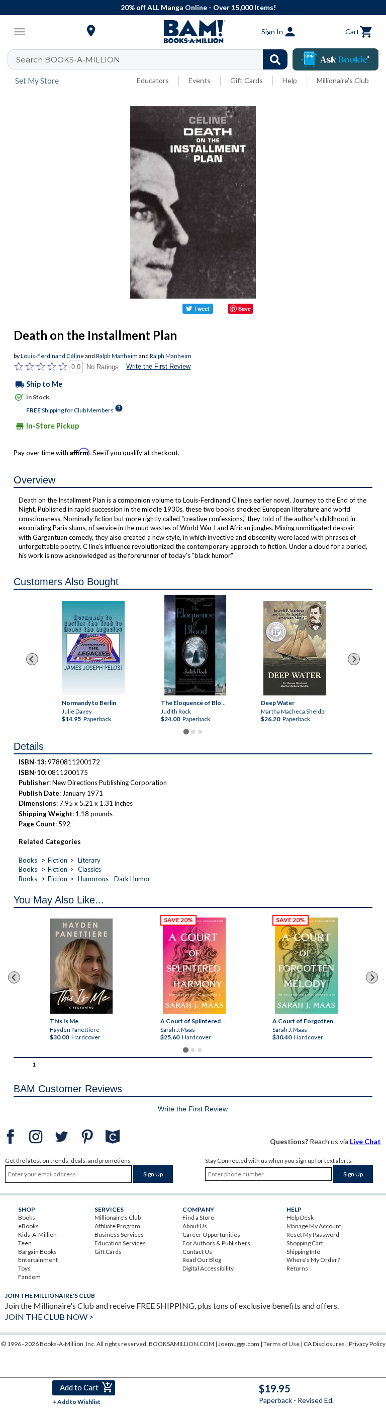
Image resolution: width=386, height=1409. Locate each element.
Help (289, 80)
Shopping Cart (304, 1243)
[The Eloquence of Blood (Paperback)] (195, 645)
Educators (153, 80)
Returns (297, 1268)
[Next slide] (354, 659)
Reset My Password (312, 1234)
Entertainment (38, 1259)
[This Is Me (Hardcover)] (81, 966)
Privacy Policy (367, 1344)
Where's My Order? (313, 1259)
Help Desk (300, 1217)
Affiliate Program (117, 1226)
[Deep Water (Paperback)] (294, 648)
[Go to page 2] (193, 732)
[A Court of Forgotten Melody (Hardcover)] (306, 966)
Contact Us (197, 1251)
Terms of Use (281, 1344)
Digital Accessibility (208, 1268)
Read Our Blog (201, 1259)
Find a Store (198, 1217)
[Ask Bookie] (335, 59)
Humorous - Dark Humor (114, 879)
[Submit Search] (275, 59)
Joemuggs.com (238, 1344)
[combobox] (154, 59)
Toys (24, 1268)
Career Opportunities (211, 1234)
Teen (25, 1243)
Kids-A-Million (37, 1234)
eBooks (28, 1226)
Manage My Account (313, 1226)
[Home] (193, 31)
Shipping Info (303, 1251)
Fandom (29, 1277)
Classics (89, 869)
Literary (89, 860)
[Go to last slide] (32, 659)
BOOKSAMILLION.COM (181, 1344)
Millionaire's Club (343, 80)
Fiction (57, 860)
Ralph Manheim (117, 356)
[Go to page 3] (200, 732)
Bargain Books (37, 1251)
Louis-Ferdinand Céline (52, 356)
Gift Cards (246, 80)
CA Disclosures (324, 1344)
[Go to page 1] (185, 732)
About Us (194, 1226)
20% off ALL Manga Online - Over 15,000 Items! (198, 7)
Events (199, 80)
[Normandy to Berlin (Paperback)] (93, 648)
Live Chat (365, 1141)
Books (28, 860)
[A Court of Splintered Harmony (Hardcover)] (194, 966)
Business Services (119, 1234)
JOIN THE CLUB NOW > (49, 1316)
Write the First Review (158, 366)
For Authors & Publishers (216, 1243)
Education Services (120, 1243)
